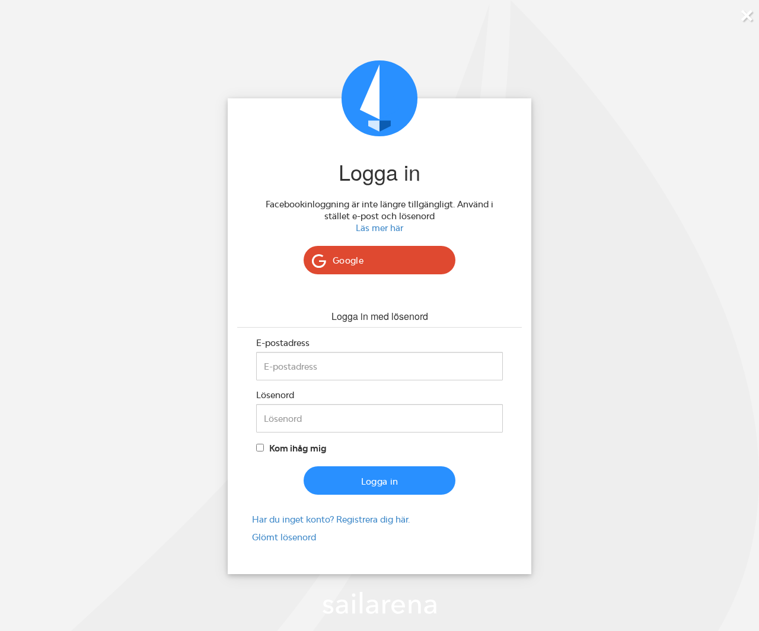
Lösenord (275, 395)
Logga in (379, 481)
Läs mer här (379, 228)
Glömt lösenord (284, 537)
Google (348, 260)
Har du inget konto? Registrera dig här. (331, 519)
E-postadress (283, 343)
